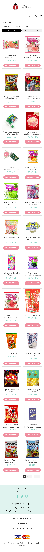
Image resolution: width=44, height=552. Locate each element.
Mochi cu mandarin (11, 353)
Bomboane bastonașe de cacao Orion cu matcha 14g (11, 168)
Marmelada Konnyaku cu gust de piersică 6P (32, 56)
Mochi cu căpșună (32, 315)
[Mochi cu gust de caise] (33, 341)
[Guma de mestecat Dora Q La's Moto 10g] (33, 82)
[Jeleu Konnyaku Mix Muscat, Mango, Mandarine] (11, 227)
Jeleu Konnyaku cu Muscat (11, 203)
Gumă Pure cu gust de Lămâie (33, 391)
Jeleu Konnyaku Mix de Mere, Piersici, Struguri (33, 203)
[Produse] (3, 17)
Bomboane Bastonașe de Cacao (32, 426)
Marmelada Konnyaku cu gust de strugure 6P (32, 274)
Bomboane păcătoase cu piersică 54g (32, 133)
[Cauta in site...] (41, 16)
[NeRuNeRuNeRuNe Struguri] (11, 262)
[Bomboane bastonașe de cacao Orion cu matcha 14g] (11, 156)
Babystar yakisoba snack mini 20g (11, 98)
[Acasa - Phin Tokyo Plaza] (22, 7)
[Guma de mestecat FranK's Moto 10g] (11, 121)
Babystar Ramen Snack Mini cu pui (11, 461)
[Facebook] (17, 496)
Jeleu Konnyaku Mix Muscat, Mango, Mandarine (11, 239)
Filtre (12, 30)
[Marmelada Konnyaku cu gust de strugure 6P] (33, 262)
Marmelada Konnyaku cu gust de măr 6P (11, 316)
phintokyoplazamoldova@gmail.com (23, 511)
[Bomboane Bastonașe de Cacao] (33, 414)
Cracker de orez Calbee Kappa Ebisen (11, 426)
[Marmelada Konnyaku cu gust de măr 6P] (11, 301)
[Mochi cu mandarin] (11, 341)
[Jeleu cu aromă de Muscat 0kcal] (33, 227)
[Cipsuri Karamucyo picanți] (11, 378)
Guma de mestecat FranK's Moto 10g (11, 133)
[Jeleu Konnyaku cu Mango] (33, 156)
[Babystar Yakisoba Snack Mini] (33, 449)
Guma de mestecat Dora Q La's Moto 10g (33, 98)
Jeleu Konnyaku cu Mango (32, 168)
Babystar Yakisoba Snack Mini (32, 461)
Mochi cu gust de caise (33, 354)
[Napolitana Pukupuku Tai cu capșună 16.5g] (11, 44)
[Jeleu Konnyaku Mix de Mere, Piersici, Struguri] (33, 191)
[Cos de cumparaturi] (35, 16)
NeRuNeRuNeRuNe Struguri (11, 274)
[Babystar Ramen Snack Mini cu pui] (11, 449)
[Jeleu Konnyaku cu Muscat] (11, 191)
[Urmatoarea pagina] (38, 476)
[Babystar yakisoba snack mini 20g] (11, 82)
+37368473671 (23, 508)
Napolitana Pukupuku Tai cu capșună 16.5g (11, 56)
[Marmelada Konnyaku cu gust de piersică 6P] (33, 44)
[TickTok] (22, 496)
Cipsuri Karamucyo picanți (11, 391)
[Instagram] (26, 496)
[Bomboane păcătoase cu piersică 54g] (33, 121)
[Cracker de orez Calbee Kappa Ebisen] (11, 414)
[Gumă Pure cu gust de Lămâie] (33, 378)
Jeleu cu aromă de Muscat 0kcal (32, 239)
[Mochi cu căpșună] (33, 301)
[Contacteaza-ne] (29, 16)
